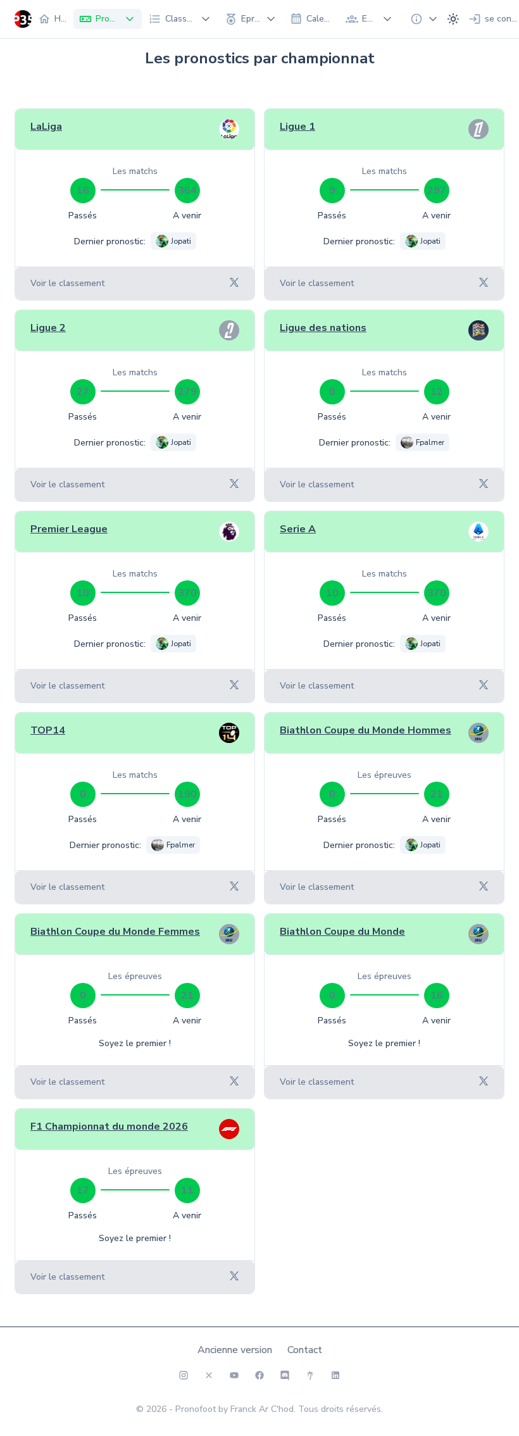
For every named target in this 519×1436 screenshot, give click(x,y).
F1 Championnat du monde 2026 (109, 1126)
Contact (304, 1350)
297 (436, 190)
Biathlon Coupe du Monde (342, 932)
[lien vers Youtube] (234, 1375)
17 (83, 1190)
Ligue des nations (323, 328)
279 (187, 392)
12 (436, 392)
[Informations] (420, 19)
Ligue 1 (297, 127)
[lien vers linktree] (310, 1375)
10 (83, 593)
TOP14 (47, 730)
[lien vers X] (208, 1375)
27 (83, 392)
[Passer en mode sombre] (453, 19)
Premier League (69, 529)
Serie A (298, 529)
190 (187, 794)
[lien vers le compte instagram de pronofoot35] (183, 1375)
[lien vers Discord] (284, 1375)
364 (187, 190)
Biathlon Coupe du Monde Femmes (115, 932)
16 (83, 190)
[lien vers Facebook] (259, 1375)
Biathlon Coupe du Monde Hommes (365, 730)
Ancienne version (234, 1350)
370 (187, 593)
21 (436, 794)
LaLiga (46, 127)
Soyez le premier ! (135, 1043)
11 (187, 1190)
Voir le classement (67, 283)
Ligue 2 (48, 328)
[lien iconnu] (335, 1375)
